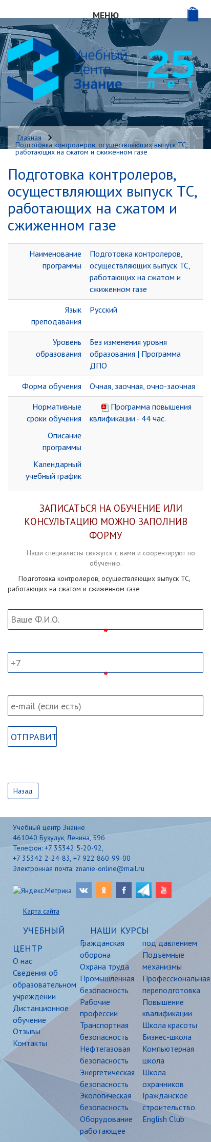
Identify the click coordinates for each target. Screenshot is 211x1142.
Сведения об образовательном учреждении (39, 984)
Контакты (30, 1043)
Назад (23, 791)
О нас (22, 961)
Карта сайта (41, 911)
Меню (106, 15)
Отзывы (26, 1031)
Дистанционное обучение (39, 1014)
